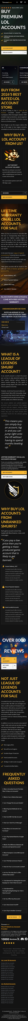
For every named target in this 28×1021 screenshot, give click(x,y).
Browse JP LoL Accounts (7, 972)
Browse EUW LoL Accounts (7, 963)
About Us (23, 953)
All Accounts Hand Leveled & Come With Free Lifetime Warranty (14, 299)
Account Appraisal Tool (7, 953)
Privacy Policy (14, 955)
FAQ (14, 953)
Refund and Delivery (17, 948)
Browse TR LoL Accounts (7, 979)
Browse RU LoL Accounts (7, 977)
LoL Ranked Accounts (8, 984)
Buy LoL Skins (15, 950)
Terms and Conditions (7, 948)
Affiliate (23, 948)
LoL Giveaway (21, 950)
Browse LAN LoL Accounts (7, 974)
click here (21, 339)
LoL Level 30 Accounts (8, 960)
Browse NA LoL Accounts (7, 965)
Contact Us (18, 953)
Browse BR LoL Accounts (7, 970)
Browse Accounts (7, 950)
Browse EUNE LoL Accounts (8, 966)
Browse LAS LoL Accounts (7, 975)
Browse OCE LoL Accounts (7, 968)
